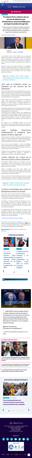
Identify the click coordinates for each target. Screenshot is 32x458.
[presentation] (4, 270)
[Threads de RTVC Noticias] (27, 439)
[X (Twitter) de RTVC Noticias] (7, 439)
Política (6, 249)
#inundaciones (22, 229)
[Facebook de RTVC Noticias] (3, 439)
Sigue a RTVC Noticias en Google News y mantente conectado (16, 279)
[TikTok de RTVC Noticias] (19, 439)
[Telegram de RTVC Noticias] (23, 439)
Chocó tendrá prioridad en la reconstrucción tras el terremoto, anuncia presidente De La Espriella (14, 402)
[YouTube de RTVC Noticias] (15, 439)
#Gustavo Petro (15, 229)
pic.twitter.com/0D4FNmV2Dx (12, 328)
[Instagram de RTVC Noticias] (11, 439)
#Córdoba (3, 231)
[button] (14, 272)
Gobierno (4, 14)
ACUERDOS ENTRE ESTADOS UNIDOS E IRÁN (22, 0)
